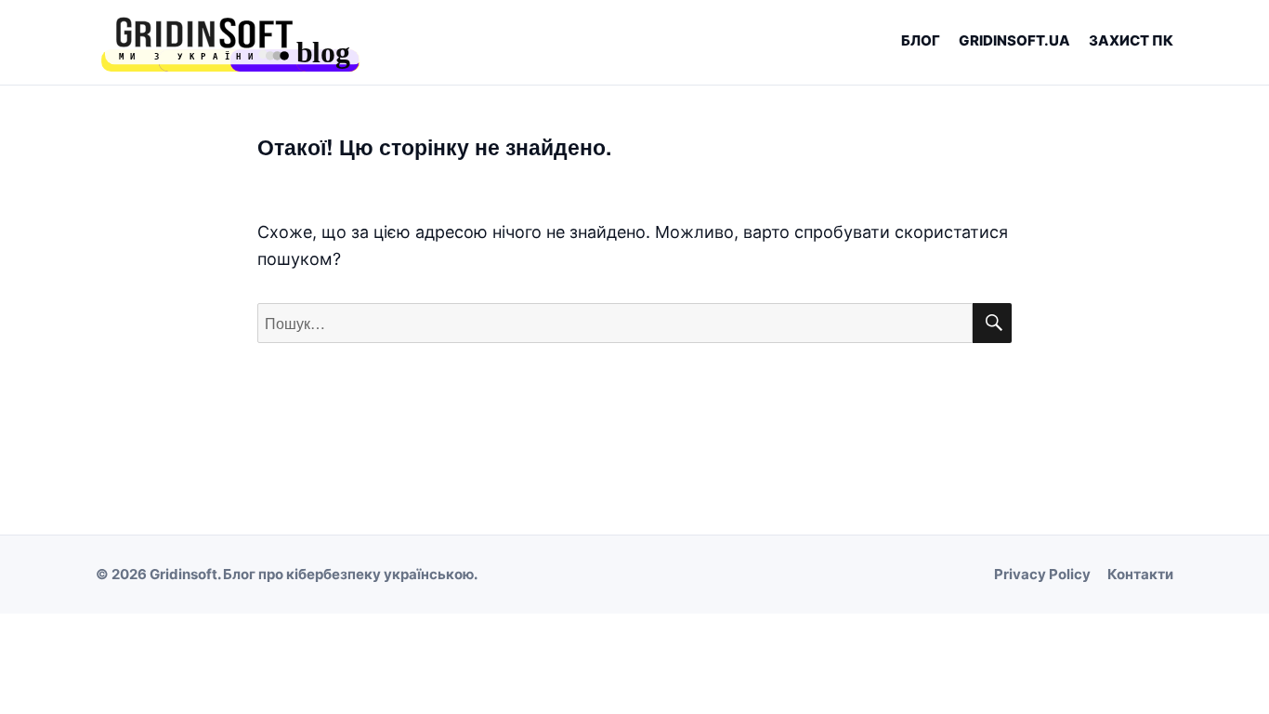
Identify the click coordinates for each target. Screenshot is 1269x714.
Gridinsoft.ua (1014, 40)
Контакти (1140, 574)
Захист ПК (1131, 40)
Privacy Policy (1042, 574)
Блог (920, 40)
